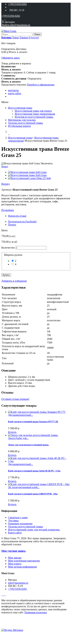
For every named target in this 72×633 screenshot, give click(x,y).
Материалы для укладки (22, 119)
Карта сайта (15, 532)
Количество (8, 247)
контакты (13, 90)
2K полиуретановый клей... (24, 487)
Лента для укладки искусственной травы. (28, 444)
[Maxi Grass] (8, 31)
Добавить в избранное (14, 280)
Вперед (5, 183)
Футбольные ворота (19, 126)
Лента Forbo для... (18, 438)
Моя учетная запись (13, 550)
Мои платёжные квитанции (24, 560)
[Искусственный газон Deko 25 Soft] (29, 178)
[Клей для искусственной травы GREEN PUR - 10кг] (39, 484)
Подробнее (7, 210)
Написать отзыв (17, 215)
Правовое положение (20, 523)
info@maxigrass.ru (18, 582)
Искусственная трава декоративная (35, 113)
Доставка (13, 520)
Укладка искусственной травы (25, 122)
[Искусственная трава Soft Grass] (27, 172)
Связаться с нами (18, 517)
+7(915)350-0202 (17, 4)
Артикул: (7, 189)
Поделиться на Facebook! (22, 221)
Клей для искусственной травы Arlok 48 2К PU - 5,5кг (34, 470)
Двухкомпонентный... (20, 415)
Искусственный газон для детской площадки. (34, 529)
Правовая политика (35, 612)
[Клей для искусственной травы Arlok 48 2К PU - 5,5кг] (39, 461)
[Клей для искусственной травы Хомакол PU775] (36, 412)
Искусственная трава (20, 107)
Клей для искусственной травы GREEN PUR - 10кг (33, 494)
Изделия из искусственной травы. (34, 116)
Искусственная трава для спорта (33, 110)
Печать (12, 224)
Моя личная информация (22, 566)
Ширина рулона (14, 254)
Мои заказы (14, 557)
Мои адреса (14, 563)
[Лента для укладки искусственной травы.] (33, 435)
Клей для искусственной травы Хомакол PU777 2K (33, 421)
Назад (4, 166)
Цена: (4, 230)
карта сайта (14, 93)
